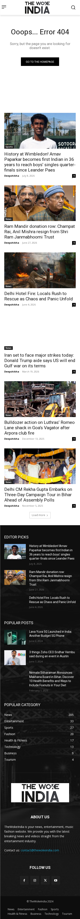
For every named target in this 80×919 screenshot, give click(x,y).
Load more (38, 515)
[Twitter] (45, 880)
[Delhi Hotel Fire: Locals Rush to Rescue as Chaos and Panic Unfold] (40, 270)
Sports (9, 146)
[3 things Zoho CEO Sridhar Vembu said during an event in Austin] (15, 657)
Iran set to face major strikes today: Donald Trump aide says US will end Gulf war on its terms (39, 360)
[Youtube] (56, 880)
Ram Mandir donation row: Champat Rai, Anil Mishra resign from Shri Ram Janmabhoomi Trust (39, 232)
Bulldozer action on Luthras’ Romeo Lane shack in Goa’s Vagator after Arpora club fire (39, 428)
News (9, 219)
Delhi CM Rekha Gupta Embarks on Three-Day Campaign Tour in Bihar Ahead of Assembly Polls (38, 495)
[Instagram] (35, 880)
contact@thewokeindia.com (40, 850)
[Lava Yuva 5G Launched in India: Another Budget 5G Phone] (15, 637)
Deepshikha (11, 175)
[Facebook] (24, 880)
